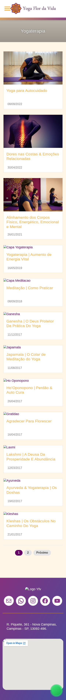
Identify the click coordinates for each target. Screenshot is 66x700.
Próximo (42, 552)
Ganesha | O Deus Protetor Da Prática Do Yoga (30, 323)
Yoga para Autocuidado (26, 90)
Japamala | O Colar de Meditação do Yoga (26, 356)
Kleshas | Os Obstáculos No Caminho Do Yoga (31, 523)
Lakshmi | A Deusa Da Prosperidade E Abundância (30, 456)
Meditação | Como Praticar (29, 288)
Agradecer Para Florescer (29, 421)
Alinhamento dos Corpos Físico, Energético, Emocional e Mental (32, 222)
